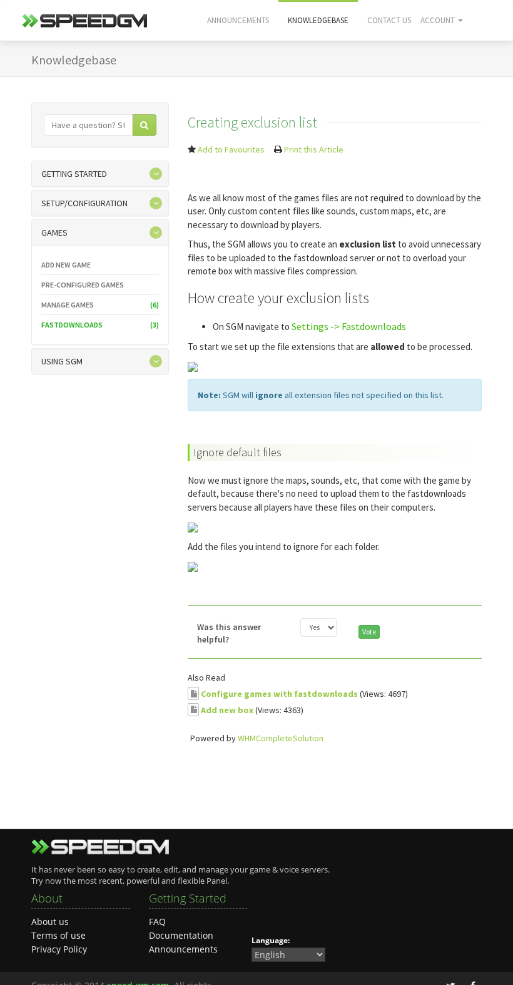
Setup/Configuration (84, 203)
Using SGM (62, 361)
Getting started (74, 173)
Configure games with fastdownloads (279, 693)
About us (50, 922)
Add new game (66, 264)
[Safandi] (84, 25)
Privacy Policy (59, 949)
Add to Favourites (231, 149)
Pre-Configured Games (82, 284)
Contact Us (389, 20)
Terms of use (58, 935)
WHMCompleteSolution (280, 738)
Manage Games (100, 304)
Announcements (238, 20)
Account (438, 20)
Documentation (181, 935)
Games (54, 232)
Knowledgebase (318, 20)
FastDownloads (100, 324)
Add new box (227, 709)
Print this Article (313, 149)
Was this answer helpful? (229, 633)
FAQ (157, 922)
